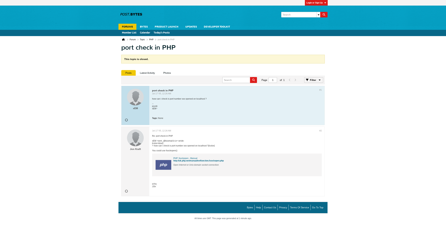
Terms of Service (299, 207)
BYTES (144, 26)
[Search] (324, 14)
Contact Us (270, 207)
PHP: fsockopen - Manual (185, 158)
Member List (129, 33)
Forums (127, 26)
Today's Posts (162, 33)
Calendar (145, 33)
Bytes (250, 207)
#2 (320, 131)
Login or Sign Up (314, 3)
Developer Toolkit (217, 26)
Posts (128, 72)
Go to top (317, 207)
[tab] (128, 73)
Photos (167, 72)
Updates (191, 26)
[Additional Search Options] (318, 14)
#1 (320, 90)
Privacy (283, 207)
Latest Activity (147, 72)
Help (258, 207)
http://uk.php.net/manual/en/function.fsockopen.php (198, 160)
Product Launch (166, 26)
